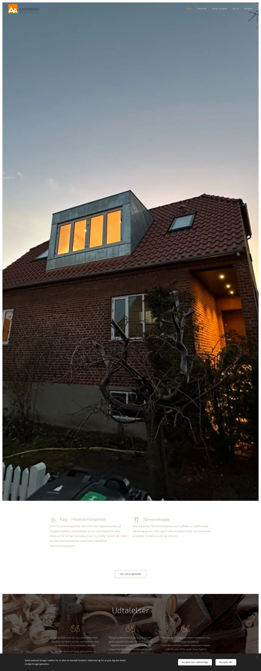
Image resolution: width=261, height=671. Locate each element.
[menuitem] (189, 8)
